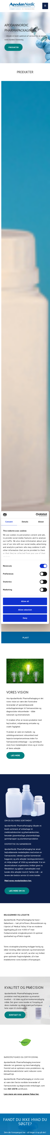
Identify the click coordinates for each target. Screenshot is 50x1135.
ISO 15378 (12, 1089)
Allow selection (25, 610)
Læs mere (15, 755)
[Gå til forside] (22, 6)
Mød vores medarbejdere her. (18, 880)
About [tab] (41, 521)
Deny (25, 618)
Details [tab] (25, 521)
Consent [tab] (9, 521)
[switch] (43, 574)
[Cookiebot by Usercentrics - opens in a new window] (36, 514)
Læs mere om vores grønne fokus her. (21, 1094)
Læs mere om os (17, 890)
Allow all (25, 601)
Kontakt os (15, 1015)
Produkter (13, 47)
